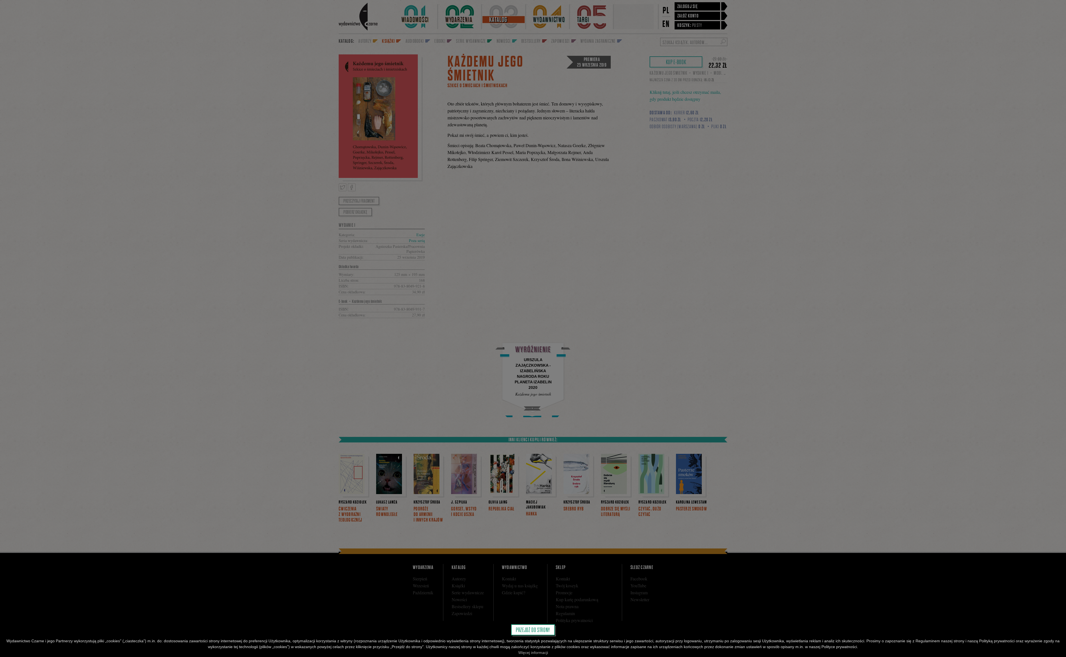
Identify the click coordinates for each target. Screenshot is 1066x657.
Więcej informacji (533, 652)
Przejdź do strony (533, 629)
